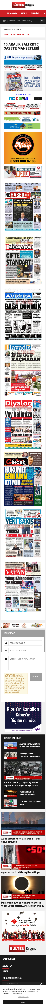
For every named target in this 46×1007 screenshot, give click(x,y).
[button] (44, 13)
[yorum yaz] (26, 99)
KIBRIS (24, 13)
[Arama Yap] (42, 21)
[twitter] (14, 99)
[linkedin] (17, 99)
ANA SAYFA (12, 13)
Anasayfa (7, 30)
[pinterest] (20, 99)
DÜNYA (16, 30)
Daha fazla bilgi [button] (23, 997)
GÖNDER (36, 677)
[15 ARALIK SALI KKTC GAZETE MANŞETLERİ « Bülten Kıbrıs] (23, 5)
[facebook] (10, 99)
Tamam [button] (23, 1002)
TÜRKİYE (35, 13)
